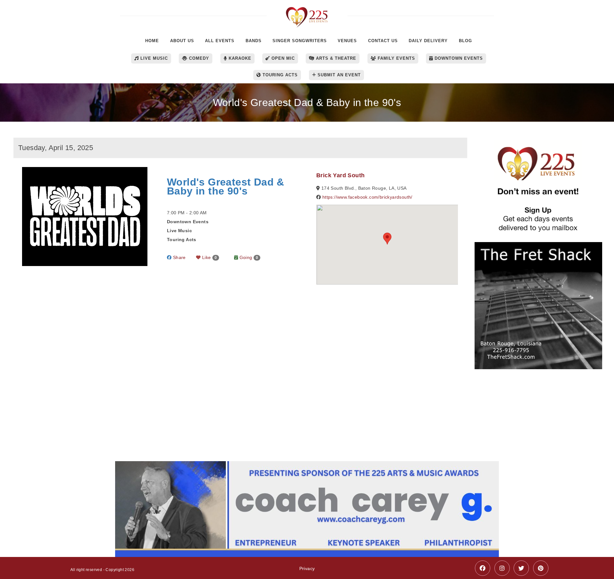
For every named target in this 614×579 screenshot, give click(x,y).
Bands (254, 40)
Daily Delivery (428, 40)
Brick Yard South (340, 175)
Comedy (198, 58)
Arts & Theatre (335, 58)
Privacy (307, 568)
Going (248, 257)
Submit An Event (338, 74)
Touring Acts (279, 74)
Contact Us (383, 40)
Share (178, 257)
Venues (347, 40)
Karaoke (239, 58)
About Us (182, 40)
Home (152, 40)
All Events (219, 40)
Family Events (395, 58)
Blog (465, 40)
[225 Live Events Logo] (307, 13)
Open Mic (282, 58)
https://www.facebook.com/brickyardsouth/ (367, 197)
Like (209, 257)
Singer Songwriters (299, 40)
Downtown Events (458, 58)
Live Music (153, 58)
